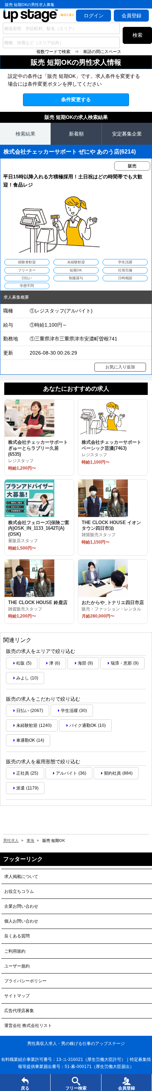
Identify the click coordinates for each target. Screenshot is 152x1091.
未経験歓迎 (26, 725)
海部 (82, 663)
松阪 (20, 663)
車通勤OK (25, 740)
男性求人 (11, 840)
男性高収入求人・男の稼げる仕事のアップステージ (76, 1043)
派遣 (20, 788)
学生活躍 (69, 710)
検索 (137, 35)
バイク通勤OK (83, 725)
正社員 (22, 773)
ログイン (94, 15)
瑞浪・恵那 (121, 663)
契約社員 (112, 773)
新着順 (76, 134)
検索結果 (25, 134)
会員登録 (131, 15)
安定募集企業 (127, 134)
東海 (30, 840)
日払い (22, 710)
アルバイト (66, 773)
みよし (22, 678)
